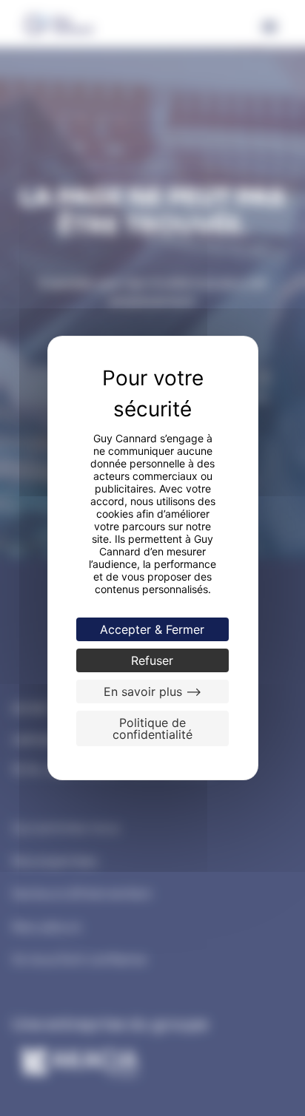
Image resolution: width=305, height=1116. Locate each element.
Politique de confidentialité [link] (152, 728)
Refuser (152, 660)
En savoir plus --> (152, 691)
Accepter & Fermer (152, 629)
